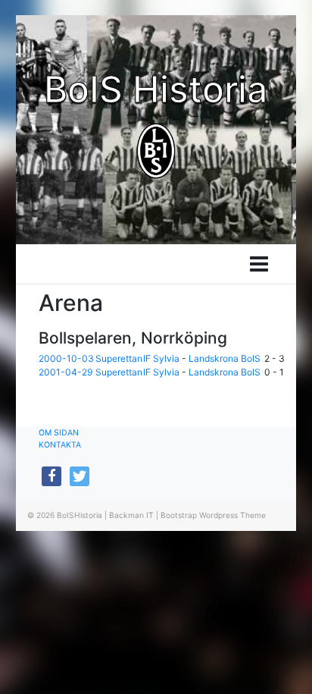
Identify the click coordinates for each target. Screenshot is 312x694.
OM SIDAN (59, 433)
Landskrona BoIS (225, 358)
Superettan (118, 358)
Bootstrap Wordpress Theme (213, 515)
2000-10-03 (66, 358)
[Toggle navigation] (259, 264)
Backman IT (131, 515)
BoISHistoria (79, 515)
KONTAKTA (60, 445)
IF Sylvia (161, 358)
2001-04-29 (65, 372)
